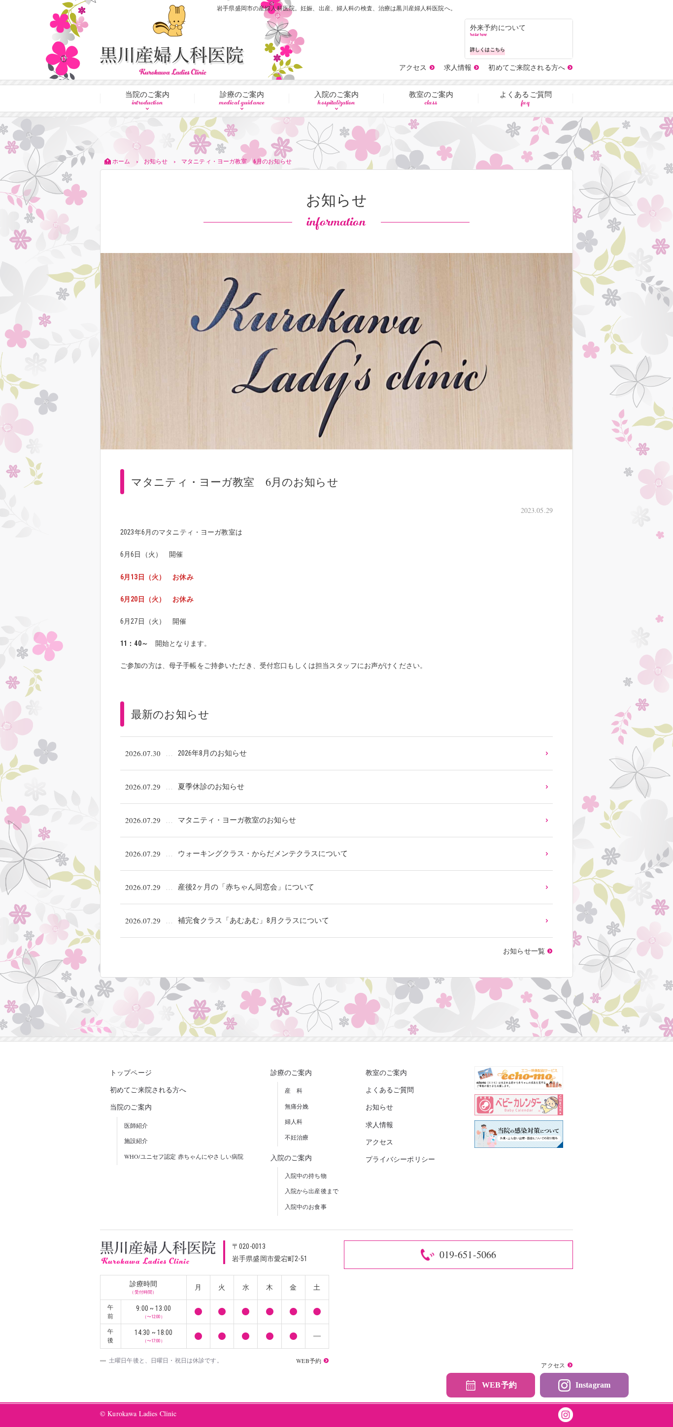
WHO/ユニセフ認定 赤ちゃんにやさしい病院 (183, 1156)
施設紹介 (136, 1140)
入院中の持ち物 (306, 1175)
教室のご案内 (431, 99)
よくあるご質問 (526, 99)
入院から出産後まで (311, 1191)
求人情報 (380, 1124)
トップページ (131, 1072)
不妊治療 (297, 1137)
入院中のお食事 (306, 1206)
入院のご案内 (336, 99)
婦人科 (294, 1121)
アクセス (380, 1141)
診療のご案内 (242, 99)
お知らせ (380, 1106)
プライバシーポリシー (400, 1159)
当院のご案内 (147, 99)
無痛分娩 (297, 1106)
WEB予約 (499, 1385)
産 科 (294, 1090)
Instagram (592, 1385)
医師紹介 (136, 1125)
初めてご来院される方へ (148, 1089)
